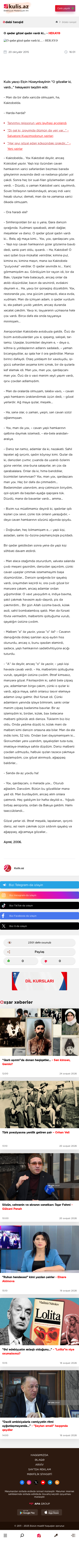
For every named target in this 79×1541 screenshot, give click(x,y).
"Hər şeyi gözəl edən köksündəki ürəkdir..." (39, 146)
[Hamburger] (5, 1535)
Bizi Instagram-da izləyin (22, 895)
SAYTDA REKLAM (39, 1469)
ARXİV (39, 1464)
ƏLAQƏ (39, 1459)
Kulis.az (19, 868)
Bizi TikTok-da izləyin (21, 905)
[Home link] (39, 1535)
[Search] (22, 1535)
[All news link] (73, 1535)
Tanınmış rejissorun (37, 123)
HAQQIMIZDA (39, 1455)
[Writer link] (56, 1535)
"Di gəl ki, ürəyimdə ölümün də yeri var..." (38, 133)
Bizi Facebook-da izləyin (22, 915)
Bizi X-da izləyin (18, 926)
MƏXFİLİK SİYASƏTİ (39, 1474)
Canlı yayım (63, 8)
